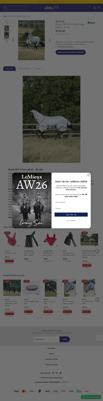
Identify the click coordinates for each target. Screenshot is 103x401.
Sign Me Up (71, 214)
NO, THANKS (71, 220)
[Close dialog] (88, 175)
